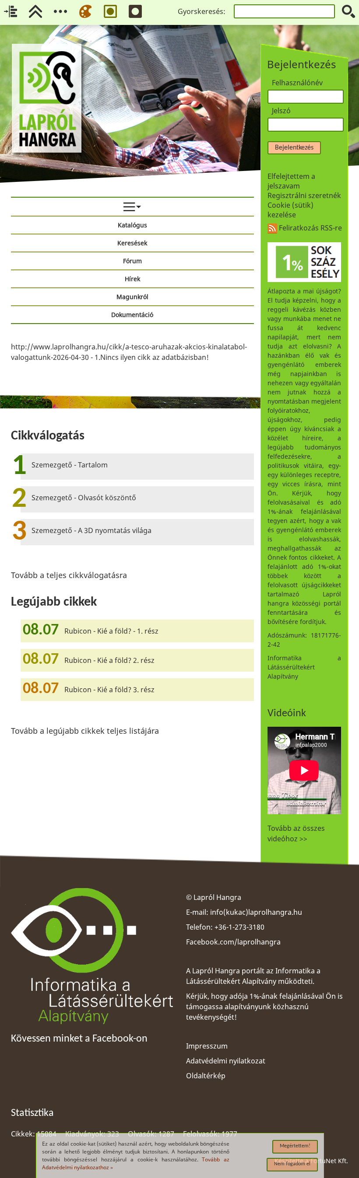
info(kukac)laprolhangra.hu (256, 912)
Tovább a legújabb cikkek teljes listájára (85, 730)
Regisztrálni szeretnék (304, 195)
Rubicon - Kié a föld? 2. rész (109, 660)
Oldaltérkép (205, 1075)
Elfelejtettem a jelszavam (291, 181)
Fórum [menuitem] (132, 261)
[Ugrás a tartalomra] (11, 11)
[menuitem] (132, 207)
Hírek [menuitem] (132, 279)
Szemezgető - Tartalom (70, 465)
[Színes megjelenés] (85, 11)
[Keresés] (348, 11)
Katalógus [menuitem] (132, 225)
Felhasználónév (297, 82)
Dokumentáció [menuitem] (132, 314)
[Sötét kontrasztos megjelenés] (135, 11)
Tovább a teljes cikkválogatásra (69, 575)
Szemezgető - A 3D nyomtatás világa (91, 530)
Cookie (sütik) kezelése (290, 210)
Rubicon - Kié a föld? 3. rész (109, 689)
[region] (132, 352)
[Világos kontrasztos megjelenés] (110, 11)
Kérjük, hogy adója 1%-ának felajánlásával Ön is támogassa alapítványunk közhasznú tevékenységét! (264, 1006)
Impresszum (207, 1046)
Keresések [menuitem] (132, 243)
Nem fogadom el (292, 1164)
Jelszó (281, 110)
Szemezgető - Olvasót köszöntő (84, 497)
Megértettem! (295, 1146)
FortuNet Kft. (329, 1161)
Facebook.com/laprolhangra (233, 942)
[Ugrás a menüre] (60, 11)
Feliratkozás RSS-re (309, 228)
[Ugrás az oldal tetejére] (35, 11)
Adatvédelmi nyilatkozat (225, 1061)
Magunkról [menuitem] (132, 297)
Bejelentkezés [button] (294, 147)
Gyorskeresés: (201, 11)
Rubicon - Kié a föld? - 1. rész (111, 631)
